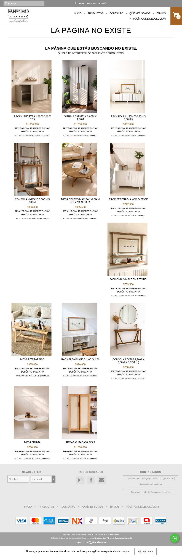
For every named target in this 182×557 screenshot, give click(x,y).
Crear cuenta (85, 3)
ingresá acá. (100, 538)
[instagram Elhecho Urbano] (80, 480)
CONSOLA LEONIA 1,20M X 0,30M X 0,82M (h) (128, 361)
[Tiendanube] (91, 543)
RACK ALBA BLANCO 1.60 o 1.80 (80, 359)
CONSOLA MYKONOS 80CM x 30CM (32, 201)
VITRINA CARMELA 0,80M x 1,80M (80, 118)
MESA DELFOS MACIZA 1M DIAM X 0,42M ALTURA (80, 201)
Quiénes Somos (139, 13)
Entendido (145, 551)
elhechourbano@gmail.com (150, 484)
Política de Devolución (149, 18)
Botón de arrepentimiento (120, 538)
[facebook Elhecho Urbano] (91, 480)
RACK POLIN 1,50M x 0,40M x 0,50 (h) (128, 118)
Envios (161, 13)
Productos (95, 13)
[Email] (102, 480)
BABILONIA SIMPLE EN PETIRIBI (128, 279)
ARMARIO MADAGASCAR (80, 442)
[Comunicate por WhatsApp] (174, 538)
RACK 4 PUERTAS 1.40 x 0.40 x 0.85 (32, 118)
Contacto (116, 13)
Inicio (78, 13)
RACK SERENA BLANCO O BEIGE (128, 199)
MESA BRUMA (32, 442)
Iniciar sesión (100, 3)
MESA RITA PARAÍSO (32, 359)
